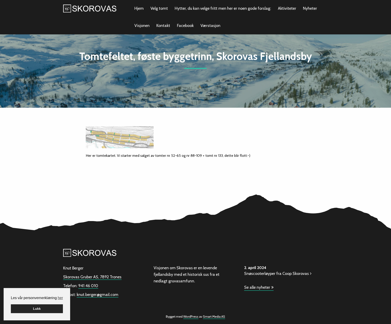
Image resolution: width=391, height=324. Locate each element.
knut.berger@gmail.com (97, 294)
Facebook (185, 25)
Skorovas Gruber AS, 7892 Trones (92, 276)
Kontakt (163, 25)
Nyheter (310, 8)
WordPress (190, 316)
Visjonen (142, 25)
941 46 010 (88, 285)
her (60, 298)
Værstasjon (210, 25)
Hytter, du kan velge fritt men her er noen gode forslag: (223, 8)
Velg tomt (159, 8)
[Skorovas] (89, 8)
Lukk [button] (37, 308)
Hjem (139, 8)
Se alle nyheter (257, 287)
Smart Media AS (214, 316)
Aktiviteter (287, 8)
